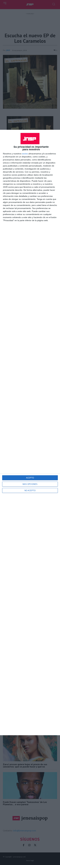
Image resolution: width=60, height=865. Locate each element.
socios (25, 154)
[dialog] (30, 432)
